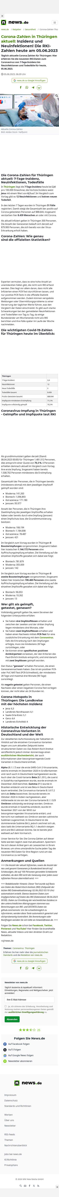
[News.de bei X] (34, 1185)
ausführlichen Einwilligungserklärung (26, 1012)
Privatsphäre (11, 1165)
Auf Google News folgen (20, 1055)
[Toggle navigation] (55, 22)
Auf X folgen (14, 1049)
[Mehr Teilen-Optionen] (39, 87)
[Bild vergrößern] (57, 95)
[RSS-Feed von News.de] (38, 1185)
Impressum (10, 1095)
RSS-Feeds (9, 1134)
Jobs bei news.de (13, 1154)
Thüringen (30, 948)
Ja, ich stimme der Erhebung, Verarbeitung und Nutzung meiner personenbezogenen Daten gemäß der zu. (29, 1009)
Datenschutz (11, 1100)
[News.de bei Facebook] (29, 1185)
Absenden (12, 1019)
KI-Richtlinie (10, 1159)
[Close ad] (2, 16)
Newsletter (10, 1125)
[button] (29, 80)
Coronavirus (18, 948)
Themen (8, 1139)
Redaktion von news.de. (32, 955)
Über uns (9, 1120)
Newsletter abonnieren (20, 1061)
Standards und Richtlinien (17, 1105)
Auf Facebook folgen (19, 1043)
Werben (8, 1114)
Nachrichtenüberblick (15, 1145)
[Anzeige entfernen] (57, 1187)
